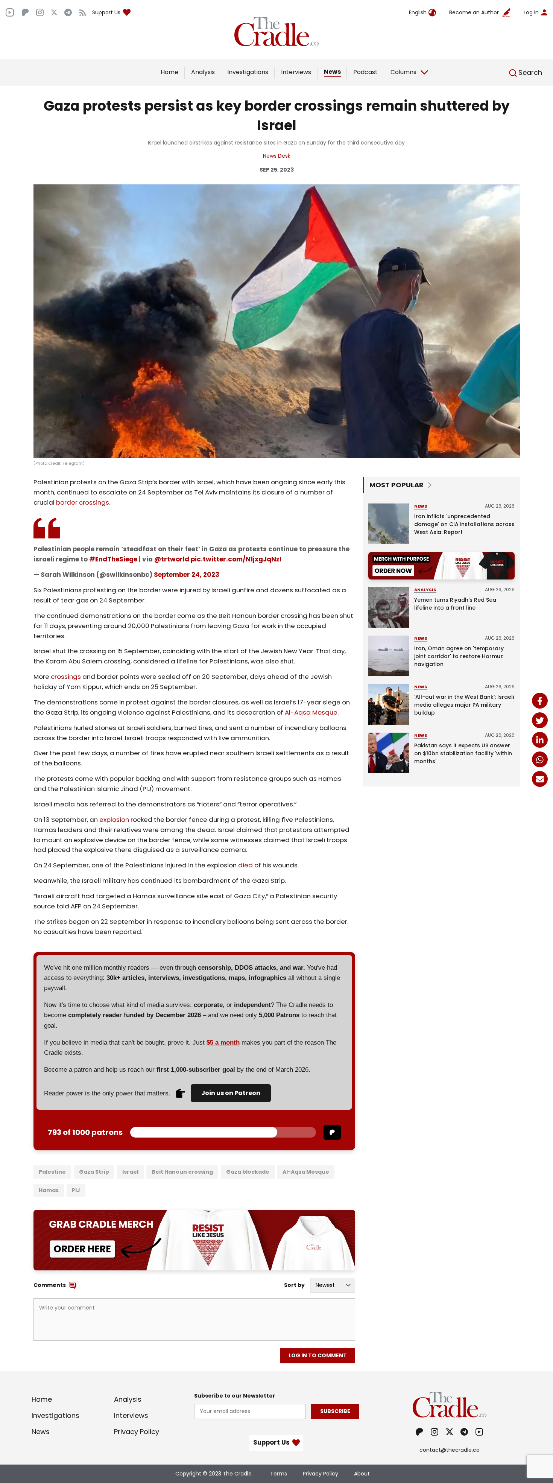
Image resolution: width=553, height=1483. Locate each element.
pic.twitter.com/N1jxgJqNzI (236, 559)
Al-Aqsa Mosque (306, 1172)
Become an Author (474, 12)
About (362, 1473)
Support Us (106, 12)
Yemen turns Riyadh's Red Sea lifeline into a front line (455, 603)
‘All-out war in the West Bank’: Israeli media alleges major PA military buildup (464, 704)
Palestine (52, 1172)
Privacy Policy (136, 1431)
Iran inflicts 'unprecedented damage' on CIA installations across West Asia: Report (464, 524)
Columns (403, 72)
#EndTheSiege (113, 559)
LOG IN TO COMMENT (318, 1355)
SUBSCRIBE (335, 1411)
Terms (278, 1473)
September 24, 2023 (186, 574)
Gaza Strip (94, 1172)
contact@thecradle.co (449, 1450)
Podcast (365, 72)
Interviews (296, 72)
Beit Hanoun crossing (182, 1172)
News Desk (276, 156)
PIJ (76, 1190)
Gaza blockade (247, 1172)
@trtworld (171, 559)
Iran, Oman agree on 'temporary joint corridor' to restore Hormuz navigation (459, 656)
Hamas (49, 1190)
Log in (531, 12)
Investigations (247, 72)
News (332, 71)
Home (169, 72)
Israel (130, 1172)
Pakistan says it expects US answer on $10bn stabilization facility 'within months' (463, 753)
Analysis (203, 72)
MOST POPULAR (396, 485)
